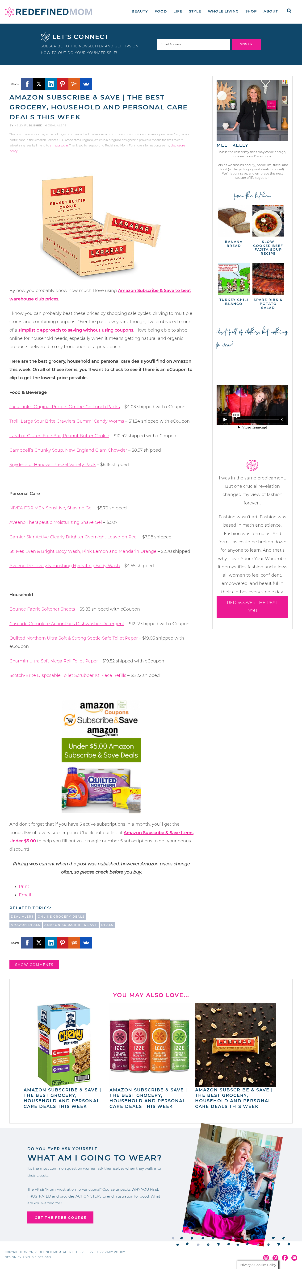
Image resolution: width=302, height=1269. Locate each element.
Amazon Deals (25, 925)
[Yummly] (74, 84)
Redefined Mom (48, 11)
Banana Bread (234, 244)
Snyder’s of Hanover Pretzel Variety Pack (52, 464)
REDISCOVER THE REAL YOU (252, 606)
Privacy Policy (112, 1252)
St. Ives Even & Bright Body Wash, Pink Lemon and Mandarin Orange (82, 551)
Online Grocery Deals (61, 916)
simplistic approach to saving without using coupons (75, 330)
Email (25, 895)
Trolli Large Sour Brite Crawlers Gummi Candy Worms (66, 421)
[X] (39, 84)
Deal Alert (57, 125)
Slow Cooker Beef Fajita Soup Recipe (268, 248)
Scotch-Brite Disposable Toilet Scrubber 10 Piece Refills (67, 675)
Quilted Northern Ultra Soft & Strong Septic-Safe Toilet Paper (73, 638)
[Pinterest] (62, 84)
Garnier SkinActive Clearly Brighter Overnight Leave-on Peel (73, 537)
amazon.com (59, 145)
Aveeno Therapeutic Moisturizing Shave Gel (55, 522)
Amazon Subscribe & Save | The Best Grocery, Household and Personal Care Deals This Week (62, 1098)
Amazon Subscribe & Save (70, 925)
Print (24, 886)
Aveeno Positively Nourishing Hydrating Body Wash (64, 565)
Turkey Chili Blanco (233, 302)
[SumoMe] (86, 84)
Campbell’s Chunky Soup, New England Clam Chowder (68, 450)
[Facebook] (27, 84)
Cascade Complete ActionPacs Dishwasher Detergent (66, 623)
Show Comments (34, 965)
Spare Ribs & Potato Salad (268, 304)
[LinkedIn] (51, 84)
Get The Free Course (60, 1217)
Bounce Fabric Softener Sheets (42, 609)
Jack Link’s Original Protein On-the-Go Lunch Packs (64, 406)
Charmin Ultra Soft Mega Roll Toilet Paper (53, 661)
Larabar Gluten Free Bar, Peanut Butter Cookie (59, 435)
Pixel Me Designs (36, 1257)
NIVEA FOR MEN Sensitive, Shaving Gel (51, 508)
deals (107, 925)
